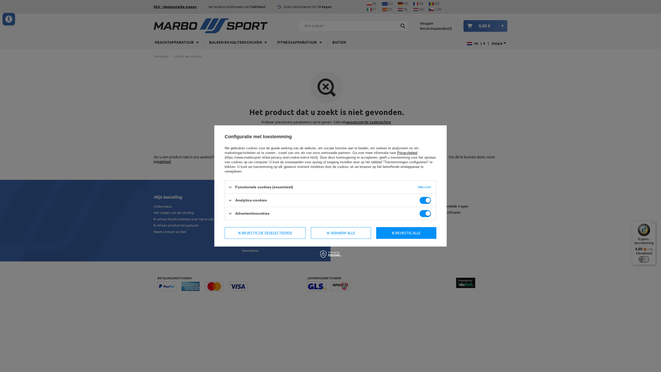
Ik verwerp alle (341, 233)
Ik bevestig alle (406, 233)
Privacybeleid (407, 153)
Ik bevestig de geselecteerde (265, 233)
